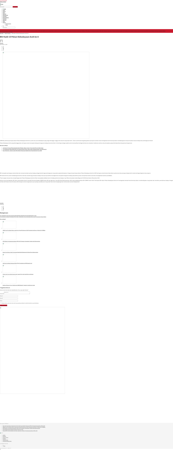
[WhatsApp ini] (3, 50)
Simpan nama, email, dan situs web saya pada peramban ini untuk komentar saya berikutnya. (20, 303)
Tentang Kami (5, 440)
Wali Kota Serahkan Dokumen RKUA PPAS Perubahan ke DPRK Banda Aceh (17, 263)
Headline (2, 203)
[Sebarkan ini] (3, 46)
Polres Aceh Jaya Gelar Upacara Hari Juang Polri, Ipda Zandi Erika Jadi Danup (18, 274)
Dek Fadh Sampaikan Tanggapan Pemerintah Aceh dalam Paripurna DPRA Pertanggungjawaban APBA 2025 (21, 31)
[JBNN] (1, 4)
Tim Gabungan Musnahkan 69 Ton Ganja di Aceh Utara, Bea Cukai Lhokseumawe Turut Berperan (24, 149)
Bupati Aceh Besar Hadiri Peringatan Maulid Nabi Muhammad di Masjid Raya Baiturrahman (20, 252)
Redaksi (4, 436)
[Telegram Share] (3, 49)
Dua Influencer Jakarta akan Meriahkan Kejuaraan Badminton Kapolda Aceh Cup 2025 (22, 150)
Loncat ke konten (3, 0)
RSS (4, 446)
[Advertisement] (40, 161)
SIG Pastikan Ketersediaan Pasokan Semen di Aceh (133, 31)
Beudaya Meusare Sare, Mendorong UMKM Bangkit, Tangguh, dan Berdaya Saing (19, 285)
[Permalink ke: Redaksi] (1, 42)
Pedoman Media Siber (7, 441)
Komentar (2, 293)
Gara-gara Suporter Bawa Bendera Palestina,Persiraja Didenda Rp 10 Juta (18, 215)
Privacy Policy (5, 437)
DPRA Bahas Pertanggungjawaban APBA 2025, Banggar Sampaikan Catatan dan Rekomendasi (104, 31)
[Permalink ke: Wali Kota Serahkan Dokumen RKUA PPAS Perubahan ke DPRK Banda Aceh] (9, 261)
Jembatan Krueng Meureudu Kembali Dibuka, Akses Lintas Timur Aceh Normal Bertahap (23, 148)
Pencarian (15, 6)
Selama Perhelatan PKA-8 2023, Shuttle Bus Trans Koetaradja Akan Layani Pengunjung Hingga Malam (23, 216)
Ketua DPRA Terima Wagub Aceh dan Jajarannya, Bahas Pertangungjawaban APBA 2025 (20, 430)
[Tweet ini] (3, 47)
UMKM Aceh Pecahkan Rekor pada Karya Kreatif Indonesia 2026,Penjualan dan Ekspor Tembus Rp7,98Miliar (64, 31)
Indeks (4, 435)
